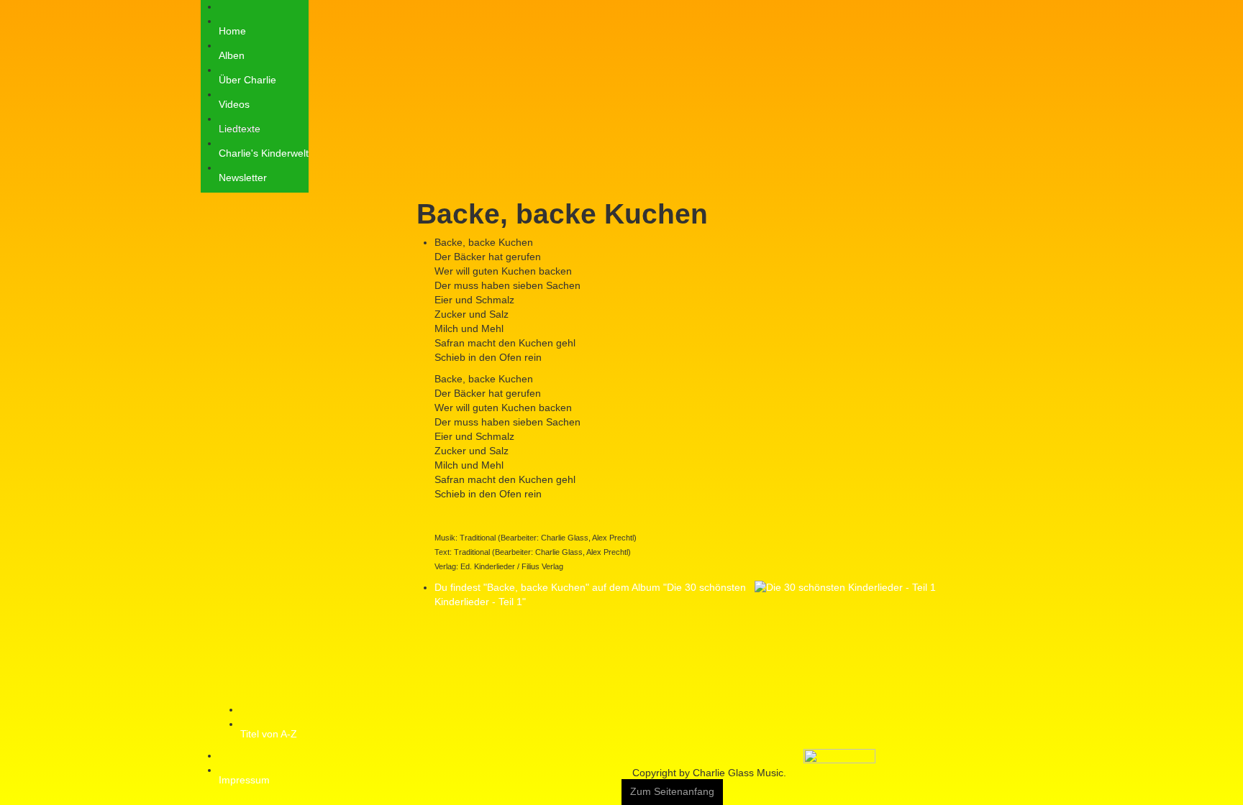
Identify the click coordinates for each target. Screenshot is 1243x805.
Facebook (984, 8)
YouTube (1009, 8)
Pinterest (1033, 8)
